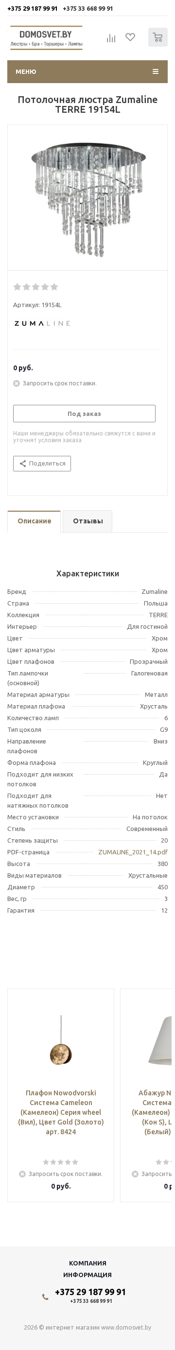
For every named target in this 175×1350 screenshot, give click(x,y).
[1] (17, 287)
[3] (36, 287)
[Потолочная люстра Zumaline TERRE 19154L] (87, 200)
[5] (54, 287)
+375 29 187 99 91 (32, 8)
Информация (87, 1274)
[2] (27, 287)
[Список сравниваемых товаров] (111, 41)
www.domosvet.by (126, 1327)
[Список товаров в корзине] (159, 44)
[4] (45, 287)
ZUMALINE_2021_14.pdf (133, 851)
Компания (87, 1263)
